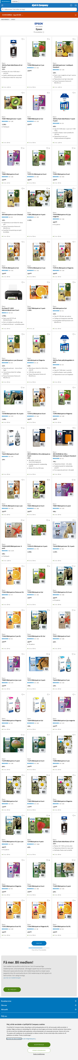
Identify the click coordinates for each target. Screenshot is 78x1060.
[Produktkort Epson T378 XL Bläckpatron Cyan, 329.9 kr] (39, 251)
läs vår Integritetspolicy (29, 1039)
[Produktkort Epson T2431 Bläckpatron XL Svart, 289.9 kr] (64, 576)
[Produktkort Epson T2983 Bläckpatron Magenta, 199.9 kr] (64, 397)
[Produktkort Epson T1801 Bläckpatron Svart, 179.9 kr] (39, 785)
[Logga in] (71, 5)
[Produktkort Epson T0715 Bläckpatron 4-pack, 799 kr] (39, 664)
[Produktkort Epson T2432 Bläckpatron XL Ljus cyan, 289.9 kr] (13, 825)
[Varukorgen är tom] (75, 5)
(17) (12, 682)
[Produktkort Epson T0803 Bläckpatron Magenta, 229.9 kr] (13, 870)
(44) (63, 638)
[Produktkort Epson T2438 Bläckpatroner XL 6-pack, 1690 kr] (13, 397)
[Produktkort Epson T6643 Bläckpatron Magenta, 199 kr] (13, 704)
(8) (63, 549)
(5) (12, 638)
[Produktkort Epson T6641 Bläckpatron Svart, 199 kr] (13, 437)
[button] (43, 32)
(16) (63, 219)
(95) (38, 549)
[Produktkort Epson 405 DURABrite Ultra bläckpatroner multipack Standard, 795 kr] (64, 437)
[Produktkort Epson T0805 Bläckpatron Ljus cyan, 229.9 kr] (13, 664)
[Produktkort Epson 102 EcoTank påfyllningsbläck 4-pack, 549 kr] (64, 344)
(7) (12, 594)
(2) (12, 313)
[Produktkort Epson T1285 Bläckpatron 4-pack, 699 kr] (64, 870)
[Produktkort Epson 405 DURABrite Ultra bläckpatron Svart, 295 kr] (39, 437)
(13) (63, 69)
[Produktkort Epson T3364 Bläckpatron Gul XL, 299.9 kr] (64, 910)
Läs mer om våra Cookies (14, 1039)
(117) (12, 550)
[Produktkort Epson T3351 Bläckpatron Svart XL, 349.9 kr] (13, 910)
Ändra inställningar (39, 1054)
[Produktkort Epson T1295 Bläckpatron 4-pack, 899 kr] (13, 744)
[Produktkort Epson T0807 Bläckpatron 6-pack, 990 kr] (64, 489)
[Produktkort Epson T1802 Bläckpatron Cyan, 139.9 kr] (64, 744)
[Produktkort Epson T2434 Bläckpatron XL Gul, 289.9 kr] (39, 620)
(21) (38, 803)
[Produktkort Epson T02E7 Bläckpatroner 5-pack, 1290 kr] (13, 102)
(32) (12, 176)
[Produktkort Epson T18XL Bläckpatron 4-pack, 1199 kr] (39, 198)
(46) (63, 594)
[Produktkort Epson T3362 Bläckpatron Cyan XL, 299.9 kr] (13, 620)
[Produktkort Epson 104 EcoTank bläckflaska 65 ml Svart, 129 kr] (13, 49)
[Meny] (2, 5)
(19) (12, 929)
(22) (63, 803)
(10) (38, 723)
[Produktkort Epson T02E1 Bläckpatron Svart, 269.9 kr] (39, 489)
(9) (12, 888)
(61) (38, 67)
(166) (38, 844)
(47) (12, 456)
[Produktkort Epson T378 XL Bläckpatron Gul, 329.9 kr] (13, 251)
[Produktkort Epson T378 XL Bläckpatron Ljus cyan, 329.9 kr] (13, 489)
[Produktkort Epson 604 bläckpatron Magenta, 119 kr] (39, 344)
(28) (38, 508)
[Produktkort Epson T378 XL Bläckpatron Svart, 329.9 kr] (39, 397)
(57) (12, 416)
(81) (63, 176)
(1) (63, 311)
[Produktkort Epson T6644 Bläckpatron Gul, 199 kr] (39, 704)
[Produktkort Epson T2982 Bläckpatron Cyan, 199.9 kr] (39, 49)
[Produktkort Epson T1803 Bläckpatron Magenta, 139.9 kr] (64, 785)
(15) (38, 121)
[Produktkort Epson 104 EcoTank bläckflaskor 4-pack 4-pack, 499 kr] (64, 102)
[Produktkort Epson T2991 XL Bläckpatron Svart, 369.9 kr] (39, 158)
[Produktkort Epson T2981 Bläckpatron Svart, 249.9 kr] (64, 158)
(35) (38, 217)
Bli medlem (12, 989)
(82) (38, 176)
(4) (12, 362)
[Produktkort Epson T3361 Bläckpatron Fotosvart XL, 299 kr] (13, 576)
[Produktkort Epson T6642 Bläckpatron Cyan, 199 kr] (64, 664)
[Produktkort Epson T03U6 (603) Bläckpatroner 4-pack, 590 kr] (13, 530)
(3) (63, 123)
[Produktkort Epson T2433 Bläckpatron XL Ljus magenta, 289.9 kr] (64, 198)
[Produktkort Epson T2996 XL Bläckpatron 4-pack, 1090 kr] (39, 530)
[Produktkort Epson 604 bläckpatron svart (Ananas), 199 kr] (13, 198)
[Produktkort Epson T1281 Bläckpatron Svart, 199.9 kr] (39, 870)
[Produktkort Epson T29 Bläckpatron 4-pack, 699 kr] (39, 825)
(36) (38, 416)
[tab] (5, 1)
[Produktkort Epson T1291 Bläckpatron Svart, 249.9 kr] (39, 744)
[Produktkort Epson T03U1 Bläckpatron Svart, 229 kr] (64, 620)
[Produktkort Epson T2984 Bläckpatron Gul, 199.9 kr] (39, 576)
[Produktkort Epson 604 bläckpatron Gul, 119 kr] (64, 292)
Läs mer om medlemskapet (12, 978)
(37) (63, 508)
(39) (12, 121)
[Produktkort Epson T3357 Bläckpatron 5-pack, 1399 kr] (39, 292)
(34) (38, 682)
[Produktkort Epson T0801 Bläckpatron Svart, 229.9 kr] (13, 158)
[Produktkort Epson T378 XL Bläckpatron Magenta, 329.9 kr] (64, 251)
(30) (63, 763)
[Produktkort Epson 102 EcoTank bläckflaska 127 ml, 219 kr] (64, 825)
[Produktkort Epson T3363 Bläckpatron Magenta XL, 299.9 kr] (39, 910)
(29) (63, 416)
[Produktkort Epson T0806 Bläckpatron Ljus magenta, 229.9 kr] (64, 704)
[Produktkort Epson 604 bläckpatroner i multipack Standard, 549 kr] (64, 49)
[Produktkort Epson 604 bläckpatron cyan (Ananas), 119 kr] (13, 344)
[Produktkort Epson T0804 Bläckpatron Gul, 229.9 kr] (39, 102)
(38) (38, 763)
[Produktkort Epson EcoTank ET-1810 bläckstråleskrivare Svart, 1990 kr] (13, 292)
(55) (63, 888)
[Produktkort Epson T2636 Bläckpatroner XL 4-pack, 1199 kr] (64, 530)
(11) (12, 270)
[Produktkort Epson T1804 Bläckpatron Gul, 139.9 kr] (13, 785)
